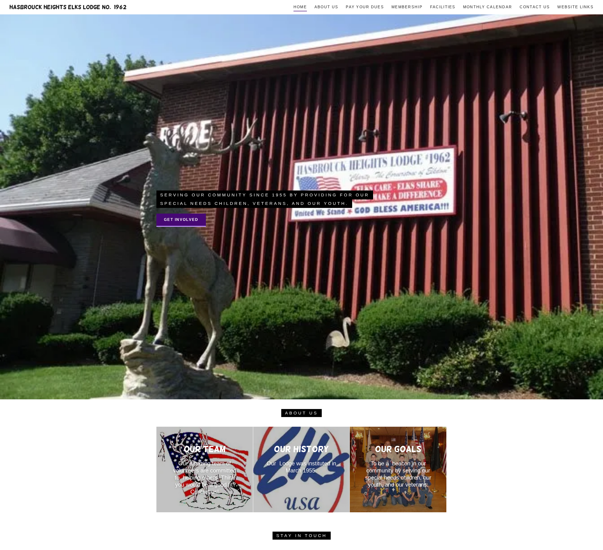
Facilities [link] (443, 7)
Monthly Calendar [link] (487, 7)
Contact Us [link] (535, 7)
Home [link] (300, 7)
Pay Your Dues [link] (365, 7)
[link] (67, 7)
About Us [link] (326, 7)
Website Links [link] (575, 7)
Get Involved (181, 220)
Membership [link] (407, 7)
